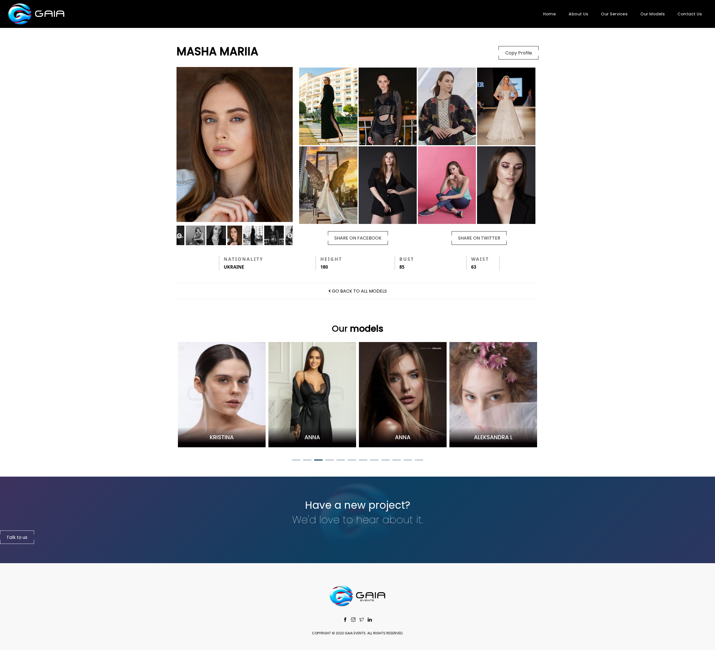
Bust (406, 259)
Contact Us (690, 14)
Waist (480, 259)
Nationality (243, 259)
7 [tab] (363, 460)
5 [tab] (341, 460)
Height (331, 259)
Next (290, 236)
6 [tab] (352, 460)
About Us (578, 14)
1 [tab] (296, 460)
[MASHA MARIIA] (235, 144)
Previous (179, 236)
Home (549, 14)
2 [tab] (307, 460)
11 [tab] (408, 460)
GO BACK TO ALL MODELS (359, 291)
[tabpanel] (187, 395)
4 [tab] (329, 460)
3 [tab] (318, 460)
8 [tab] (374, 460)
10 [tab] (396, 460)
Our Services (614, 14)
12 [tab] (419, 460)
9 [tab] (385, 460)
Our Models (652, 14)
